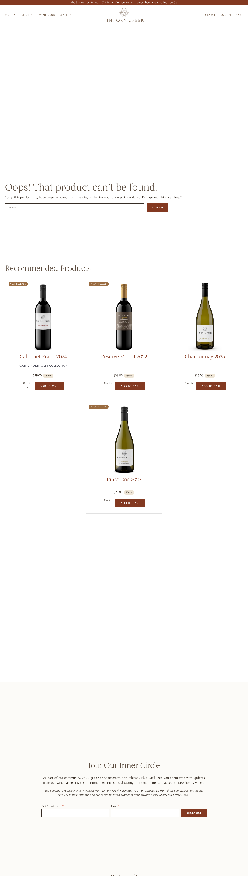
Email (114, 806)
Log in (226, 15)
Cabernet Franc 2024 (43, 357)
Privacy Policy (181, 794)
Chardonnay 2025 (205, 357)
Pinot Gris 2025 (124, 480)
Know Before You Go (164, 2)
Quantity (27, 383)
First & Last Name (51, 806)
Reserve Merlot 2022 (124, 357)
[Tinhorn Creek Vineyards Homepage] (124, 15)
